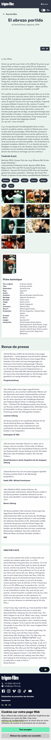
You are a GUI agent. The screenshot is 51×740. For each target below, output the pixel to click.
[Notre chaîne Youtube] (30, 691)
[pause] (5, 26)
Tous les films (11, 14)
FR (6, 705)
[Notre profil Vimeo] (14, 691)
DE (2, 705)
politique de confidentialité (12, 720)
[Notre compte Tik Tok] (25, 691)
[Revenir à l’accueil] (19, 4)
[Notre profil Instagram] (9, 691)
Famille (15, 180)
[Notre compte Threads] (19, 691)
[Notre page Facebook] (3, 691)
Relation (6, 180)
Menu (44, 4)
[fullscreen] (46, 26)
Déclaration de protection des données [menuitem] (17, 696)
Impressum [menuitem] (5, 700)
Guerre (33, 180)
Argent (24, 180)
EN (10, 705)
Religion (43, 180)
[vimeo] (46, 32)
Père (11, 186)
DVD (43, 48)
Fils (4, 186)
